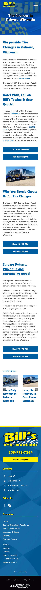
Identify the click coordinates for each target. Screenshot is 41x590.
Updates (6, 548)
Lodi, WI (11, 476)
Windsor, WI (13, 490)
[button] (4, 390)
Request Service (10, 562)
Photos (6, 544)
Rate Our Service (10, 539)
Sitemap (16, 571)
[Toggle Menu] (35, 4)
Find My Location (10, 559)
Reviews (6, 535)
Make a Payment (10, 555)
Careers (6, 551)
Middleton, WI (14, 480)
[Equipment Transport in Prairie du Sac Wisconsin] (30, 381)
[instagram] (9, 505)
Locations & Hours (11, 532)
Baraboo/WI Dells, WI (18, 485)
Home (5, 521)
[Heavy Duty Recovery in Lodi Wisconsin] (10, 381)
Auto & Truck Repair (11, 528)
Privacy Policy (23, 571)
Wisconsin (15, 113)
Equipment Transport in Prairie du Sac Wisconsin (29, 397)
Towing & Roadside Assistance (16, 525)
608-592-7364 (24, 78)
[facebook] (4, 505)
